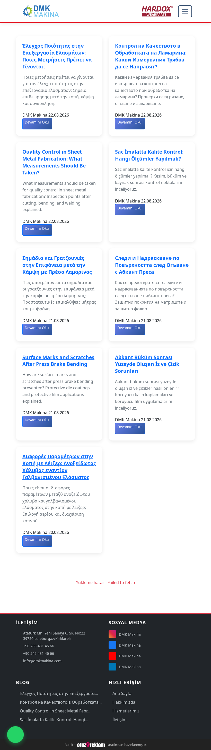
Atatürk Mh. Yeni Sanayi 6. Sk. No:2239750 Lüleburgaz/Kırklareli (54, 636)
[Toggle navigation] (185, 11)
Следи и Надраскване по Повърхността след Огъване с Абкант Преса (152, 264)
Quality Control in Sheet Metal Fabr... (55, 711)
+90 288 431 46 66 (38, 645)
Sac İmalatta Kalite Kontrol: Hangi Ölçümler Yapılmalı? (149, 155)
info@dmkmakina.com (42, 660)
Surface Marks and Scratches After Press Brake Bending (58, 361)
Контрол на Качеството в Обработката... (61, 702)
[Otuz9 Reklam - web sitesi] (91, 744)
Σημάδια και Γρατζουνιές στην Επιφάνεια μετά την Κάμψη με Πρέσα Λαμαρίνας (57, 264)
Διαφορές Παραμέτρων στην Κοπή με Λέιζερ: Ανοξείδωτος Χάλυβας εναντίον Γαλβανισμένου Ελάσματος (59, 467)
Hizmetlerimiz (125, 711)
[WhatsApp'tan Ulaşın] (15, 734)
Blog (23, 682)
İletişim (119, 719)
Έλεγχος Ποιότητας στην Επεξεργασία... (59, 693)
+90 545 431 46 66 (38, 653)
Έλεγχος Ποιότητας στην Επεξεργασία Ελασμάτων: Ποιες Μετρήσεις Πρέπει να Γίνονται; (57, 56)
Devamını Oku (37, 122)
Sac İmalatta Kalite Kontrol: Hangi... (54, 719)
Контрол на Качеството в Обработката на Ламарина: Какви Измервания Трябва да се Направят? (151, 56)
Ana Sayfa (121, 693)
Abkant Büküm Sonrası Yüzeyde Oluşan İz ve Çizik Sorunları (147, 364)
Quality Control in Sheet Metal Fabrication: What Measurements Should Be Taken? (54, 162)
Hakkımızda (123, 702)
